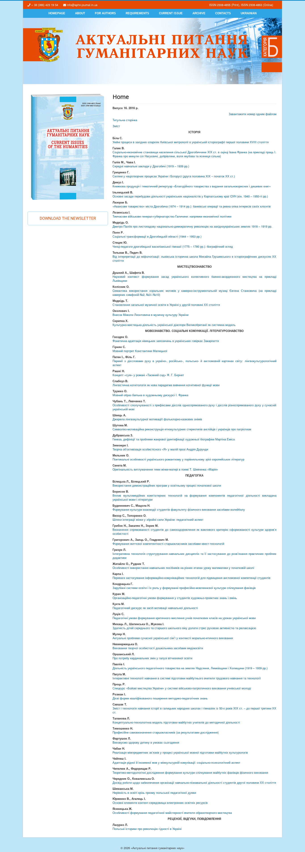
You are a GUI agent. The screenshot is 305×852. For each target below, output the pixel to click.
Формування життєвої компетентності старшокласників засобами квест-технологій (168, 543)
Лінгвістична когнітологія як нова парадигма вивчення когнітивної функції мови (166, 385)
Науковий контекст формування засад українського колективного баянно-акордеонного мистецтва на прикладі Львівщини (194, 278)
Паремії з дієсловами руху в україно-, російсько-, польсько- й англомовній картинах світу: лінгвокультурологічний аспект (194, 363)
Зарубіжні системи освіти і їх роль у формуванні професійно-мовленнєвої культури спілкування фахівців (184, 588)
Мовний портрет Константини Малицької (140, 351)
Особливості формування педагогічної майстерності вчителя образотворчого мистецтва (172, 813)
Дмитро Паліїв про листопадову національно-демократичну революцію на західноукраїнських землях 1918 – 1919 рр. (192, 226)
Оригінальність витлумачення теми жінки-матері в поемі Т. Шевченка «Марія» (165, 469)
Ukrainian (249, 13)
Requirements (137, 13)
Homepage (56, 13)
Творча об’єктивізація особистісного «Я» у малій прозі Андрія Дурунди (160, 449)
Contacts (223, 13)
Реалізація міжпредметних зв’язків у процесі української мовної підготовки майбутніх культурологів (180, 752)
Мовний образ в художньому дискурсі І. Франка (150, 395)
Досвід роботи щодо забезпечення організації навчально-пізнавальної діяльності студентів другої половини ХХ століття (194, 782)
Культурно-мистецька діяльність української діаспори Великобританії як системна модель (174, 325)
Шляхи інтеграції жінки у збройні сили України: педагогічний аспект (158, 519)
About (80, 13)
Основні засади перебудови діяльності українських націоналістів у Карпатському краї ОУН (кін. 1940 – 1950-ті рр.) (190, 196)
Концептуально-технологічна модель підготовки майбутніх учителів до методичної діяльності (176, 722)
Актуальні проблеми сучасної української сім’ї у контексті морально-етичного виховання (173, 638)
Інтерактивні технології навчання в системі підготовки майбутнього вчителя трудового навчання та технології (187, 678)
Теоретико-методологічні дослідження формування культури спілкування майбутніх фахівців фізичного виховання (190, 772)
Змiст (116, 126)
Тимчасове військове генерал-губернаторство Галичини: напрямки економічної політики (172, 216)
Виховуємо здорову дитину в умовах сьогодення (146, 742)
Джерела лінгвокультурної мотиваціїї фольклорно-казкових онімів (157, 419)
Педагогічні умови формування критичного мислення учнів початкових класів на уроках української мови (184, 618)
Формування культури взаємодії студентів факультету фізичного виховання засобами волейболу (179, 509)
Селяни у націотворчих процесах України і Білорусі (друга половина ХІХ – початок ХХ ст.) (174, 176)
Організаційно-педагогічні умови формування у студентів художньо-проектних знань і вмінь (175, 598)
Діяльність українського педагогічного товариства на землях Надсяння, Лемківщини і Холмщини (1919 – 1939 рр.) (190, 668)
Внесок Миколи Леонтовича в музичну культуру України (150, 315)
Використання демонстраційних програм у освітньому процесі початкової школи (167, 485)
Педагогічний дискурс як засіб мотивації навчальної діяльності (155, 608)
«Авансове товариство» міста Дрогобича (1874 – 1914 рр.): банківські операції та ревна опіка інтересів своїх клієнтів (192, 206)
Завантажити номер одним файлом (252, 114)
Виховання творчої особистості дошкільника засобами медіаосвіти (158, 648)
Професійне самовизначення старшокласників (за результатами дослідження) (166, 732)
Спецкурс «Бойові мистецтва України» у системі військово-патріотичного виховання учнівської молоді (182, 688)
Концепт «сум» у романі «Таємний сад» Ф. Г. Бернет (148, 375)
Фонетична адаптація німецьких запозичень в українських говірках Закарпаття (166, 341)
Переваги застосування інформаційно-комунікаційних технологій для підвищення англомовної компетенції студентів (191, 578)
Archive (198, 13)
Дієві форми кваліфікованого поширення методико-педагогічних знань (160, 698)
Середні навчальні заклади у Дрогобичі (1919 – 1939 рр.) (151, 166)
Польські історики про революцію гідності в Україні (147, 829)
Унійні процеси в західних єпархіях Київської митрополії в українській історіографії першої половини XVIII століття (191, 142)
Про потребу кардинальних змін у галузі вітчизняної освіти (152, 658)
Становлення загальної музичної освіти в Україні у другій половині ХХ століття (166, 305)
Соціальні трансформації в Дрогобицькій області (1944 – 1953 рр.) (157, 236)
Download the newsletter (68, 218)
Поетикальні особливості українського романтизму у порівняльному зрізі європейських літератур (178, 459)
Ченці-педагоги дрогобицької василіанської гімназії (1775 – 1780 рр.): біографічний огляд (173, 246)
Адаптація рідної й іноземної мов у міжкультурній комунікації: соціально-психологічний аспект (176, 762)
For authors (105, 13)
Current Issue (171, 13)
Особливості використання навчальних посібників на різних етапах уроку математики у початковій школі (183, 568)
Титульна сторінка (125, 120)
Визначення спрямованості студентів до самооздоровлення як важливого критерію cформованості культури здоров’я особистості (194, 531)
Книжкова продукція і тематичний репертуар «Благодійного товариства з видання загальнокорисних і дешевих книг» (192, 186)
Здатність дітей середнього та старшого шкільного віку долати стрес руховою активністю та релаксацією (184, 628)
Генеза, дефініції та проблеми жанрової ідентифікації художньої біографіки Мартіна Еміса (174, 439)
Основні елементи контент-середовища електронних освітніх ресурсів (160, 802)
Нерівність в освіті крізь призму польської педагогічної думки (154, 792)
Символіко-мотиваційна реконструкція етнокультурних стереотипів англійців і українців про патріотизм (182, 429)
